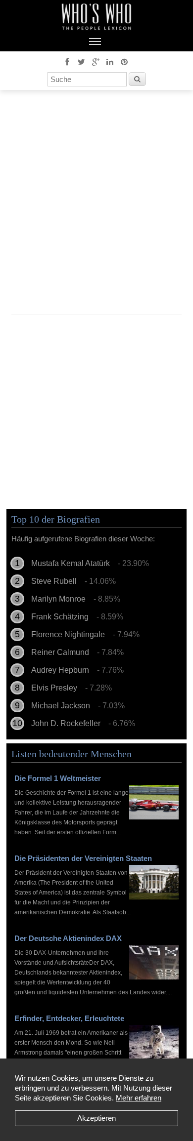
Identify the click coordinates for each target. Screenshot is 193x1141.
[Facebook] (67, 61)
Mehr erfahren (138, 1098)
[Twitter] (81, 61)
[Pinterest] (124, 61)
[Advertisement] (96, 206)
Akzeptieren (96, 1118)
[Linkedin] (110, 61)
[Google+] (95, 61)
